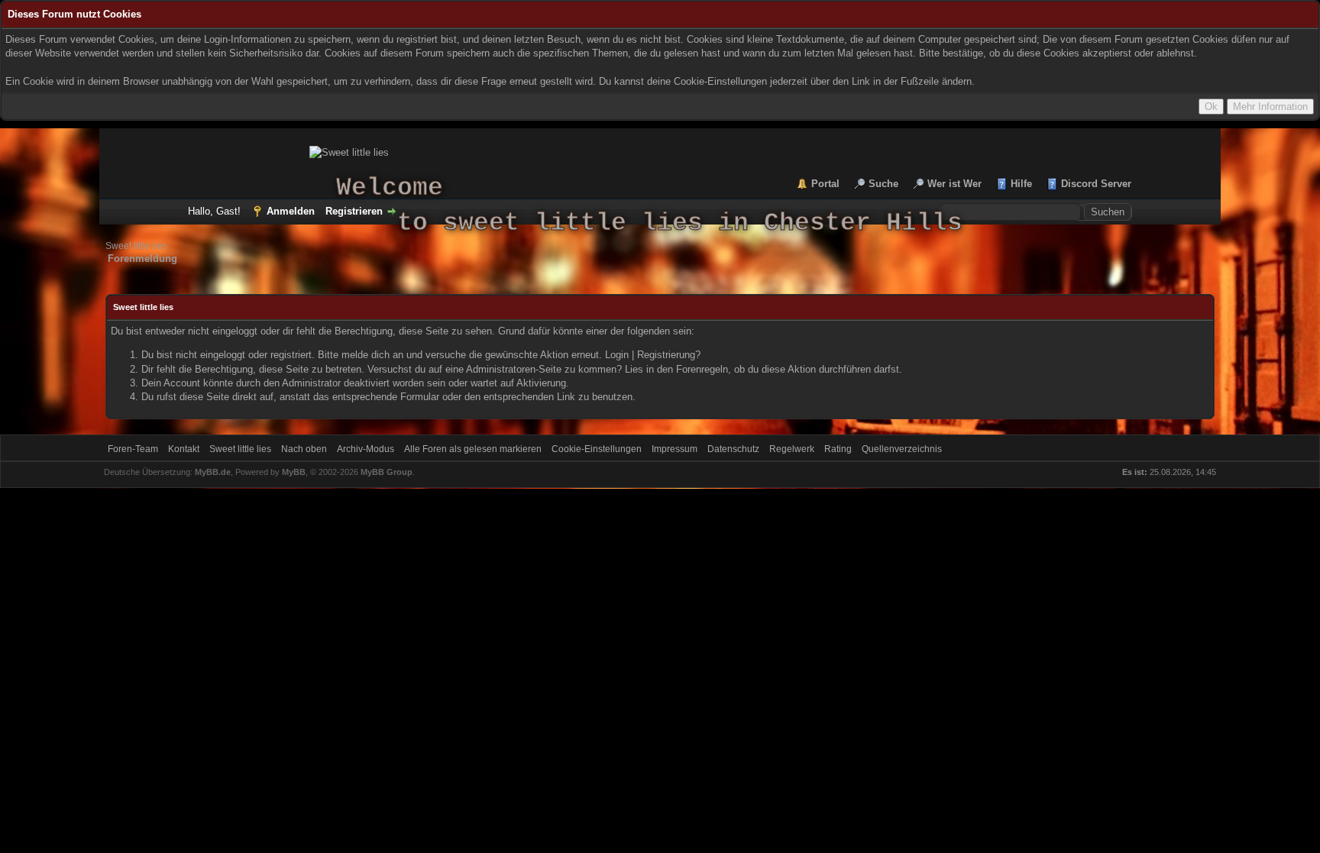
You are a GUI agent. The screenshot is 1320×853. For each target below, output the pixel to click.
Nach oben (304, 449)
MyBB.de (213, 472)
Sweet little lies (136, 246)
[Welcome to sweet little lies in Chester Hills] (660, 153)
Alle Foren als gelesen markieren (473, 449)
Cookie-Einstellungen (597, 449)
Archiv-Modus (365, 449)
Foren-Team (133, 449)
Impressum (674, 449)
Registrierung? (668, 354)
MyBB (294, 472)
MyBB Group (386, 472)
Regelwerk (791, 449)
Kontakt (183, 449)
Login (617, 354)
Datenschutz (733, 449)
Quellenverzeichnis (902, 449)
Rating (838, 449)
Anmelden (291, 211)
